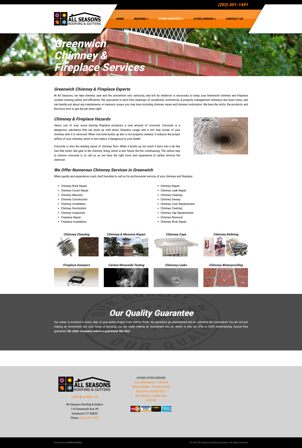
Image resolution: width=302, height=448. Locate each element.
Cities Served (203, 18)
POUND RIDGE (161, 386)
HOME (75, 397)
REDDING (142, 391)
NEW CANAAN (141, 386)
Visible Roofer (74, 442)
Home (120, 18)
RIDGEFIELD (158, 391)
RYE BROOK (142, 396)
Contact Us (234, 18)
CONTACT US (90, 397)
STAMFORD (159, 396)
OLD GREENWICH (145, 382)
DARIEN (163, 382)
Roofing (140, 18)
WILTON (151, 400)
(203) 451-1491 (233, 4)
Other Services (169, 18)
